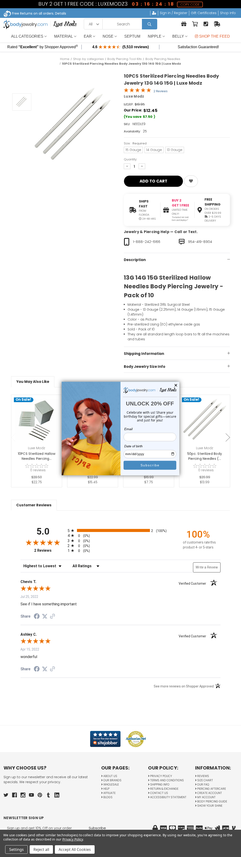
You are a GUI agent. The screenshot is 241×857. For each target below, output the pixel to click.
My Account (206, 797)
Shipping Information (144, 353)
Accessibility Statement (167, 797)
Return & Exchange (163, 789)
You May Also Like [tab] (32, 381)
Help (106, 789)
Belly (178, 36)
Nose (108, 36)
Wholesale (111, 784)
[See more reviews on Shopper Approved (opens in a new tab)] (52, 617)
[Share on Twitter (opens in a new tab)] (45, 616)
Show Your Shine (209, 806)
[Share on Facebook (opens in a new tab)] (37, 617)
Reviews (203, 776)
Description (135, 259)
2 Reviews (160, 91)
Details (60, 13)
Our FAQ (203, 784)
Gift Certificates (204, 13)
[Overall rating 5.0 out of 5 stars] (137, 91)
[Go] (149, 24)
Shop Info (228, 13)
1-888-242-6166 (146, 241)
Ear (88, 36)
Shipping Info (159, 784)
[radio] (120, 530)
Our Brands (112, 780)
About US (110, 776)
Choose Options (39, 427)
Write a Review (207, 567)
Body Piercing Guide (212, 801)
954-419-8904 (200, 241)
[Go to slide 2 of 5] (228, 437)
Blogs (107, 797)
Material (63, 36)
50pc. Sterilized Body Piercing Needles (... (204, 456)
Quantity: (130, 159)
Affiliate (109, 793)
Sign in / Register (173, 13)
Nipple (154, 36)
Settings (16, 849)
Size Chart (205, 780)
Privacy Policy (160, 776)
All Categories (27, 36)
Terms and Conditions (166, 780)
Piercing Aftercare (211, 789)
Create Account (209, 793)
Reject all (41, 849)
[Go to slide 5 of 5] (13, 437)
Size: (135, 143)
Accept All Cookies (75, 849)
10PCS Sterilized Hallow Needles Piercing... (37, 456)
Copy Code (190, 4)
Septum (132, 36)
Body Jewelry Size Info (144, 366)
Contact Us (158, 793)
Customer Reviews (34, 505)
